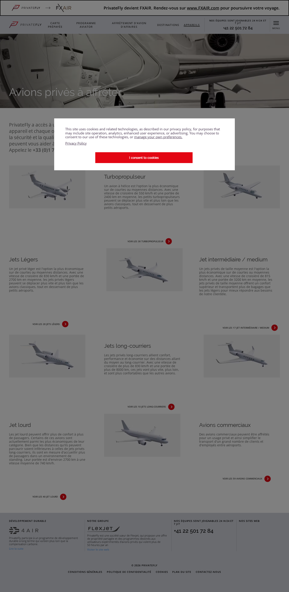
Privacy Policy (76, 143)
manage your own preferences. (158, 137)
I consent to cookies (144, 157)
